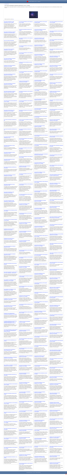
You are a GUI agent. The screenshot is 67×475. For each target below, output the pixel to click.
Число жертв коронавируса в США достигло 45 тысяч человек (25, 447)
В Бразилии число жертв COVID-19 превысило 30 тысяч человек (9, 229)
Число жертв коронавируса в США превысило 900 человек (26, 38)
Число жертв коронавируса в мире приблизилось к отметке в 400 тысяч (9, 201)
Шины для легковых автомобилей (9, 40)
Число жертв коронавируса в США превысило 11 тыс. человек (26, 72)
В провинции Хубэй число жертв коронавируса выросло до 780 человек (55, 403)
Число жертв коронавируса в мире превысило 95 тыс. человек (56, 40)
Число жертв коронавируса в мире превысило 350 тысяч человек (56, 341)
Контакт (34, 472)
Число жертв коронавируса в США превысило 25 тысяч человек (41, 135)
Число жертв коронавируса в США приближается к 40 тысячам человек (39, 456)
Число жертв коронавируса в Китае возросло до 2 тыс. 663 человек (41, 255)
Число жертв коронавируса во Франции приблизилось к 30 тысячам (9, 175)
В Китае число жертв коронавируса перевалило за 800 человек (55, 120)
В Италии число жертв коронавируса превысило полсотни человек (55, 463)
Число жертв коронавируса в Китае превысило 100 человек (39, 126)
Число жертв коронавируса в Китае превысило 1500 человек (55, 456)
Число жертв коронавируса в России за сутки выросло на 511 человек (56, 377)
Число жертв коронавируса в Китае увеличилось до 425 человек (39, 274)
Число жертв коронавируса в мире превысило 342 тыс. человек (26, 339)
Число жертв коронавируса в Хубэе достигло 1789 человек (56, 253)
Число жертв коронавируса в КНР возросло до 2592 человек (40, 283)
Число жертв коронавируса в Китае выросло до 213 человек (40, 318)
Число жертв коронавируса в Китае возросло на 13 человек (41, 346)
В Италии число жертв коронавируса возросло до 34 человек (39, 392)
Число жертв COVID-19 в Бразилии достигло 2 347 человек (10, 210)
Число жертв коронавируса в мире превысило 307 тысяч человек (56, 419)
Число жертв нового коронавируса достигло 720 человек (56, 49)
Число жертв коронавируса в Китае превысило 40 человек (39, 218)
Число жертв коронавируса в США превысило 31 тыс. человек (26, 101)
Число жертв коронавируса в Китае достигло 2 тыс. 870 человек (56, 22)
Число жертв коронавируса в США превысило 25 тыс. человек (26, 53)
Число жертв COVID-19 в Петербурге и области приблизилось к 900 (9, 350)
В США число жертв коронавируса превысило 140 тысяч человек (56, 136)
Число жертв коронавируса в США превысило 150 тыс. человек (10, 384)
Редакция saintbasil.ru (38, 472)
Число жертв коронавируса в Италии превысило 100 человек (24, 241)
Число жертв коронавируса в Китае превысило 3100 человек (55, 393)
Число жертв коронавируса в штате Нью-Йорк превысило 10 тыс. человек (56, 234)
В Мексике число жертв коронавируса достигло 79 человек (24, 322)
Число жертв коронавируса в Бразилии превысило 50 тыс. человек (9, 59)
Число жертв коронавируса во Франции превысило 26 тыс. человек (55, 66)
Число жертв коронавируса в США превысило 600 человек (26, 91)
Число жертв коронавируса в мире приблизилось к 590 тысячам (9, 192)
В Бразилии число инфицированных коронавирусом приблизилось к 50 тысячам (10, 314)
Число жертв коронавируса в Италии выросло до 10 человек (26, 257)
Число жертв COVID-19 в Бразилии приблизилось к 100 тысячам (9, 49)
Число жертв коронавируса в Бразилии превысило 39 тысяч (9, 246)
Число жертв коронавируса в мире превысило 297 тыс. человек (26, 402)
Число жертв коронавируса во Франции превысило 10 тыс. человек (25, 223)
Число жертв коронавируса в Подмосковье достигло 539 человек (40, 109)
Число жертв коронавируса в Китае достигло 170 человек (56, 74)
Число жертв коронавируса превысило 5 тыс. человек (10, 412)
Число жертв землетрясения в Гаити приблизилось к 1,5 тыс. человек (9, 110)
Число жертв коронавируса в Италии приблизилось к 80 (9, 146)
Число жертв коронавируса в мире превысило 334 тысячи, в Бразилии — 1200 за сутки (10, 272)
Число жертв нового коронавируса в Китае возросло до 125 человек (56, 333)
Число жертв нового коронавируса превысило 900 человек (56, 146)
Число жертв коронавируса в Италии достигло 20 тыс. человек (39, 208)
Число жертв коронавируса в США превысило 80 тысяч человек (26, 250)
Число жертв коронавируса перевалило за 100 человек (25, 129)
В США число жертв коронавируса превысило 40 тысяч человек (41, 336)
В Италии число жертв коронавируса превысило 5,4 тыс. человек (24, 296)
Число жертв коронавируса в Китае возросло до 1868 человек (56, 315)
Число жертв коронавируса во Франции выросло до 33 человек (40, 201)
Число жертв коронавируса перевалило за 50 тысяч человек (25, 304)
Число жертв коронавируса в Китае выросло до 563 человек (40, 411)
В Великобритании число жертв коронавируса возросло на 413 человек (26, 356)
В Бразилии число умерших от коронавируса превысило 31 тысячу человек (10, 357)
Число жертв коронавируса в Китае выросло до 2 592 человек (40, 116)
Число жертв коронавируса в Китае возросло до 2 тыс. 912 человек (25, 411)
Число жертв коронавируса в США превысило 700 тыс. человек (26, 139)
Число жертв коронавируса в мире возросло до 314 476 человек (40, 191)
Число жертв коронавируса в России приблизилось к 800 (9, 159)
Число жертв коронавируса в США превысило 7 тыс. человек (10, 422)
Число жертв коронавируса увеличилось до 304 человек (10, 429)
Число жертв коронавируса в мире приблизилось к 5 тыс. (9, 137)
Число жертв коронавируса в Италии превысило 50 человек (24, 438)
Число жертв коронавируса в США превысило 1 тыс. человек (26, 46)
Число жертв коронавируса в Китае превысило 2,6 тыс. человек (39, 245)
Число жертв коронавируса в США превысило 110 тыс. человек (10, 403)
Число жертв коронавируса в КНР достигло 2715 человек (25, 174)
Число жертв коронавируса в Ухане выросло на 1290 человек (56, 225)
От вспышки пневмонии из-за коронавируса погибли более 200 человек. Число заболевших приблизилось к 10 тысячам (10, 322)
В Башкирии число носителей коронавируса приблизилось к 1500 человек (10, 299)
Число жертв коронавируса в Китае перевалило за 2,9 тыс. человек (39, 356)
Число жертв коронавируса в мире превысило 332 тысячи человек (56, 297)
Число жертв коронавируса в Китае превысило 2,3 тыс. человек (24, 204)
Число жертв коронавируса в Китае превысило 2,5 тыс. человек (39, 55)
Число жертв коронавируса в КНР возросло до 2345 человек (25, 213)
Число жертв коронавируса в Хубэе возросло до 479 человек (41, 145)
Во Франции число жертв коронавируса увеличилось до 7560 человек (55, 384)
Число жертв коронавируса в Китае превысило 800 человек (55, 190)
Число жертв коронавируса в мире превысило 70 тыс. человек (56, 165)
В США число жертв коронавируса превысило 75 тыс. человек (26, 120)
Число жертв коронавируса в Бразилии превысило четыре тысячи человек (9, 91)
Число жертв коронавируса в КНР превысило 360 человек (25, 110)
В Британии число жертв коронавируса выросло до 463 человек (25, 166)
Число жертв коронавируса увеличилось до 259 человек (10, 375)
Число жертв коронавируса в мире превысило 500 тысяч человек (56, 367)
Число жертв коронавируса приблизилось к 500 (10, 120)
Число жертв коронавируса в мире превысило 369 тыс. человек (26, 286)
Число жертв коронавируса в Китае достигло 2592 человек (56, 446)
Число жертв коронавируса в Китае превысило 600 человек (55, 207)
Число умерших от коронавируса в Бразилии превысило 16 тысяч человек (10, 365)
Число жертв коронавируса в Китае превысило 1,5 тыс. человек (39, 45)
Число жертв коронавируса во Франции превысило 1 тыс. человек (25, 365)
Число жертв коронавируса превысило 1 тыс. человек (10, 457)
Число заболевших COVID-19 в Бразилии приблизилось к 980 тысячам (10, 306)
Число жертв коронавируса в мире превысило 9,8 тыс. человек (41, 182)
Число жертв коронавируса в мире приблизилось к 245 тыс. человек (9, 22)
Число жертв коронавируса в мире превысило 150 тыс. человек (41, 430)
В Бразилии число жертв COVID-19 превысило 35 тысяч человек (9, 239)
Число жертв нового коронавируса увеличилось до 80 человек (39, 420)
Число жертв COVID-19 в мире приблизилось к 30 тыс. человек (10, 101)
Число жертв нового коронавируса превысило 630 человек (41, 446)
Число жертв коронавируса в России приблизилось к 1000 (9, 184)
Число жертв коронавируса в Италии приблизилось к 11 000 (9, 153)
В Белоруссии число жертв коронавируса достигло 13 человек (56, 83)
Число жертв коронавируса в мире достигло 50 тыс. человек (40, 264)
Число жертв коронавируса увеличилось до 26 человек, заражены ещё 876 (56, 175)
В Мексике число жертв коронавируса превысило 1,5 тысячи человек (55, 437)
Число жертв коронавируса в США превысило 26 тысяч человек (26, 348)
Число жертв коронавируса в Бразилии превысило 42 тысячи (9, 254)
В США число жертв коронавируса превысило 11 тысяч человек (26, 276)
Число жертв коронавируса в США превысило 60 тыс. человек (26, 22)
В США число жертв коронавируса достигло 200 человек (25, 62)
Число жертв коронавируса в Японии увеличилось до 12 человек (55, 183)
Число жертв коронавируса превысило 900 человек (25, 30)
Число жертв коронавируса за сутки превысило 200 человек (24, 373)
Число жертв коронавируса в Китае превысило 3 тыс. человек (39, 64)
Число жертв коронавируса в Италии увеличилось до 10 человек (24, 420)
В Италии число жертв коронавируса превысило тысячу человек (55, 410)
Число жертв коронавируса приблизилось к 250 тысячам (10, 167)
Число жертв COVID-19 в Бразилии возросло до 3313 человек (10, 220)
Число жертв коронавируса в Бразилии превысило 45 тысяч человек (9, 84)
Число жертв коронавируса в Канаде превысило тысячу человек (55, 278)
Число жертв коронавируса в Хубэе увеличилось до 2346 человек (55, 305)
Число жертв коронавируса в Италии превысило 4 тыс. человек (24, 267)
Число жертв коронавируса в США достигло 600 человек (25, 148)
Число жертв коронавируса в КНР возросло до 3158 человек (56, 155)
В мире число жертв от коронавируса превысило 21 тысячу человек (55, 287)
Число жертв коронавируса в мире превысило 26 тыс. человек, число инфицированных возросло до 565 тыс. (10, 330)
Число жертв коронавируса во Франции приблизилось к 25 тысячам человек (9, 32)
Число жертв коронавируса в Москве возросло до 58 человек (39, 402)
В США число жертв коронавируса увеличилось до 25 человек (24, 81)
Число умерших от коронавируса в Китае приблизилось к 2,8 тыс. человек (10, 280)
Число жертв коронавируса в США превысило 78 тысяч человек (41, 302)
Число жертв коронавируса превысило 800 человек (10, 393)
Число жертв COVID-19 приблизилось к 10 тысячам (10, 340)
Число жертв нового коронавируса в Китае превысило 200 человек (56, 428)
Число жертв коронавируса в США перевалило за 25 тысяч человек (39, 38)
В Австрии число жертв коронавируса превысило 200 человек (24, 330)
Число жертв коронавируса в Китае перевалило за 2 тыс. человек (39, 163)
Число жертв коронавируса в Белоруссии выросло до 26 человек (25, 231)
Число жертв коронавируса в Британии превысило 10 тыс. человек (40, 30)
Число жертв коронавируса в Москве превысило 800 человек (55, 129)
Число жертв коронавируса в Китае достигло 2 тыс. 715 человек (25, 194)
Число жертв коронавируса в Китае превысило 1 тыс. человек (39, 383)
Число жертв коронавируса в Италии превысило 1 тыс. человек (39, 172)
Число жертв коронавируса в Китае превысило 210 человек (39, 328)
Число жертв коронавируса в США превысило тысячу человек (26, 184)
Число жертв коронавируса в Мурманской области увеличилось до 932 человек (56, 350)
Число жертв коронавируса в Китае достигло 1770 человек (56, 359)
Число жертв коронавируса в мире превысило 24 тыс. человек (56, 200)
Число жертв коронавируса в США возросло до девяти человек (40, 71)
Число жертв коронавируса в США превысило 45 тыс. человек (10, 438)
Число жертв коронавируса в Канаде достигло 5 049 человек (39, 80)
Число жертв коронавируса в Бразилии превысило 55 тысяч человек (9, 74)
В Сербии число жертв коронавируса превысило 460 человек (55, 91)
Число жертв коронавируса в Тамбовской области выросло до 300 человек (56, 217)
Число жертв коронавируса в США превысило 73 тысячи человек (41, 365)
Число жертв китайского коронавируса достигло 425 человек (24, 392)
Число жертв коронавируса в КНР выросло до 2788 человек (41, 292)
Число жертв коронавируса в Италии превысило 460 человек (39, 99)
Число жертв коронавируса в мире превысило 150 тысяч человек (56, 262)
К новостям (38, 1)
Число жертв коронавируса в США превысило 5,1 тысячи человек (56, 110)
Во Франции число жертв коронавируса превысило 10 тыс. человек (25, 455)
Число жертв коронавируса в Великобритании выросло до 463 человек (26, 430)
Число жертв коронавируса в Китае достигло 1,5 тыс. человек (40, 90)
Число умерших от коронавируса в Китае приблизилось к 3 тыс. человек (10, 289)
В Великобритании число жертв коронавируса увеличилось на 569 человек (41, 154)
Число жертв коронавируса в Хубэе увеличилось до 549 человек (55, 56)
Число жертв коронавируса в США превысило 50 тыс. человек (26, 157)
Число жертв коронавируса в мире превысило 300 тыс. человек (26, 312)
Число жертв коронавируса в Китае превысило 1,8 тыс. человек (39, 226)
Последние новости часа (29, 472)
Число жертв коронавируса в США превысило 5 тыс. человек (10, 448)
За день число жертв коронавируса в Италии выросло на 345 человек (56, 269)
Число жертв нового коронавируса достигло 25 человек (40, 373)
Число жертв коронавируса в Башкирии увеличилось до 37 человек (40, 311)
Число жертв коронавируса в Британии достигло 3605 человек (55, 324)
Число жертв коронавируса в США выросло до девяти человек (40, 22)
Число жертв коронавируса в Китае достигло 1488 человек (56, 244)
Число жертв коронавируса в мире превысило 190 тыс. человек (26, 463)
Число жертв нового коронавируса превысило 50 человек (56, 100)
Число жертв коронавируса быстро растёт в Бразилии (10, 264)
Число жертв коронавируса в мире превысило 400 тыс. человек (41, 236)
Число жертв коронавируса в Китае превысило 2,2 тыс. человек (24, 383)
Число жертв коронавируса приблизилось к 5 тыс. (10, 129)
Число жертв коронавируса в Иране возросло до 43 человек (56, 31)
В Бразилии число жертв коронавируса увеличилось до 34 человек (9, 66)
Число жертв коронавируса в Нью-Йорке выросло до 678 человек (40, 438)
